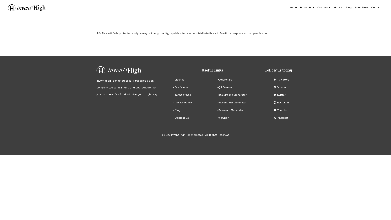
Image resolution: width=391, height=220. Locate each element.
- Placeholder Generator (231, 102)
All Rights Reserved (217, 135)
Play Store (282, 79)
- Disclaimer (180, 87)
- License (178, 79)
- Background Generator (231, 95)
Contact (376, 7)
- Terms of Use (182, 95)
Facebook (282, 87)
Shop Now (361, 7)
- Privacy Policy (182, 102)
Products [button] (306, 7)
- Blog (177, 110)
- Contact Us (181, 117)
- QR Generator (225, 87)
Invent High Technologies (187, 135)
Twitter (280, 95)
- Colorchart (224, 79)
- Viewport (222, 117)
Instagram (282, 102)
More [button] (337, 7)
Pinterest (282, 117)
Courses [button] (322, 7)
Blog (349, 7)
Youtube (281, 110)
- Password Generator (230, 110)
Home (293, 7)
